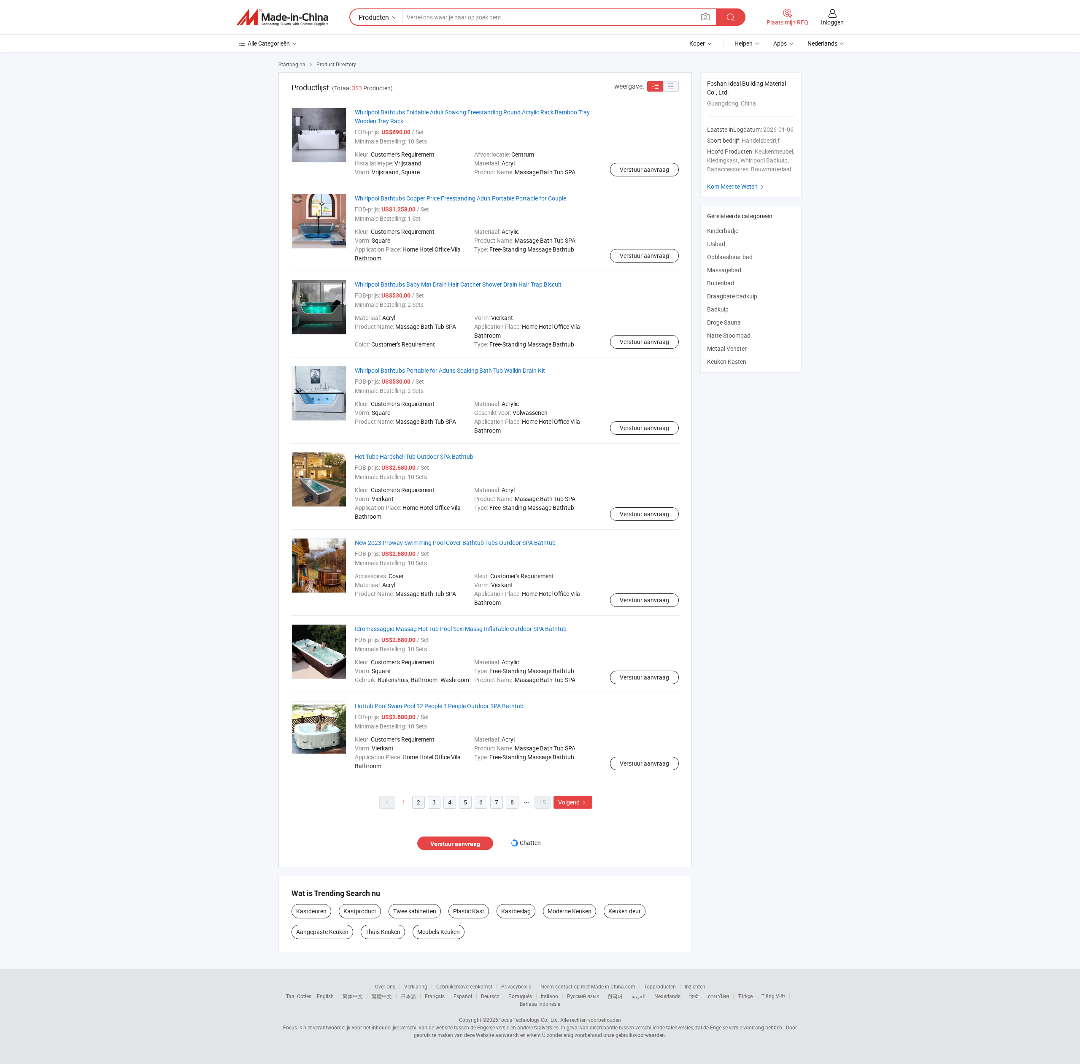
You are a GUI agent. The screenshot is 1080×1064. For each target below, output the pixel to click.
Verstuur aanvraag (644, 169)
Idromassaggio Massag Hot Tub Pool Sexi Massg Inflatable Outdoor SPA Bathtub (461, 629)
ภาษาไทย (718, 996)
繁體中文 (382, 996)
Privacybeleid (516, 986)
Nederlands (667, 996)
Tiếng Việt (773, 996)
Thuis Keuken (382, 932)
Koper (697, 43)
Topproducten (660, 986)
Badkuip (718, 309)
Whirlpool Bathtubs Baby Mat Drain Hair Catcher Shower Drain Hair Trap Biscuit (458, 284)
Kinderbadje (722, 231)
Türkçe (745, 996)
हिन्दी (694, 996)
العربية (638, 996)
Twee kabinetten (414, 911)
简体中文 (353, 996)
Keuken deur (624, 911)
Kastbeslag (516, 911)
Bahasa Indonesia (540, 1003)
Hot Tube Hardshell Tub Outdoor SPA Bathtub (414, 456)
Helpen (743, 43)
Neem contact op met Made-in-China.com (587, 986)
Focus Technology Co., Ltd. (528, 1019)
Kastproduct (359, 911)
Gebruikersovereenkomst (464, 986)
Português (520, 996)
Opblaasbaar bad (730, 257)
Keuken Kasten (726, 361)
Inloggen (832, 22)
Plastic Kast (468, 911)
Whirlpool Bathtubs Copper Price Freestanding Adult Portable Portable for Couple (460, 198)
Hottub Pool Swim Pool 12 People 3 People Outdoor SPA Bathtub (439, 706)
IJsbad (716, 244)
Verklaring (415, 986)
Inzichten (695, 986)
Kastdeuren (311, 911)
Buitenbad (720, 283)
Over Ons (385, 986)
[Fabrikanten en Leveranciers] (282, 17)
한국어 (615, 996)
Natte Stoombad (729, 335)
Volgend (573, 802)
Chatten (530, 843)
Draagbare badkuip (732, 296)
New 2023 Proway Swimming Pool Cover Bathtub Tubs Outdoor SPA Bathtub (455, 543)
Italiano (549, 996)
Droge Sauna (724, 322)
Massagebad (724, 270)
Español (463, 996)
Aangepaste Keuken (322, 932)
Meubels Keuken (438, 932)
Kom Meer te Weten (736, 186)
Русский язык (583, 996)
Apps (780, 43)
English (325, 996)
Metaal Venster (727, 348)
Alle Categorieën (269, 43)
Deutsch (490, 996)
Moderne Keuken (569, 911)
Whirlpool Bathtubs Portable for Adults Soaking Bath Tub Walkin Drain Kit (450, 370)
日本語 (408, 996)
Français (435, 996)
